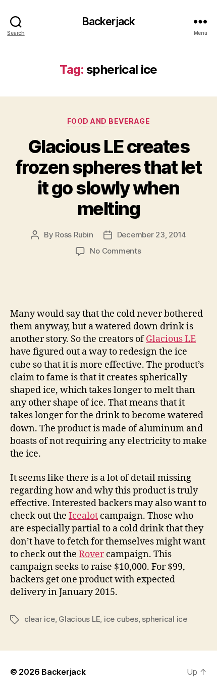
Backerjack (108, 21)
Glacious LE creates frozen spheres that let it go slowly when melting (109, 177)
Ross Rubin (74, 234)
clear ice (39, 619)
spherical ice (164, 619)
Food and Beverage (108, 121)
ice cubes (121, 619)
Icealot (83, 516)
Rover (91, 554)
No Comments (115, 251)
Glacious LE (171, 339)
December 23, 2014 (152, 234)
